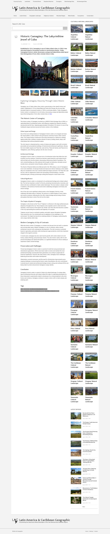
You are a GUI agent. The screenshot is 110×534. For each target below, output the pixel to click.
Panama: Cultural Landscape (76, 295)
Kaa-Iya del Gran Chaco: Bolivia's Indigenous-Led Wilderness (89, 414)
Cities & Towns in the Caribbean (52, 291)
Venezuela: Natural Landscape (89, 399)
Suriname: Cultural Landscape (74, 347)
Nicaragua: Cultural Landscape (74, 278)
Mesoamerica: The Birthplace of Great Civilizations (90, 489)
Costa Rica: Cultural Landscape (75, 138)
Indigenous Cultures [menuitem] (49, 15)
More (84, 506)
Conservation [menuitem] (90, 15)
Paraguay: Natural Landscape (91, 311)
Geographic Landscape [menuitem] (35, 15)
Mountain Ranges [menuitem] (61, 15)
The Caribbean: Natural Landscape (90, 365)
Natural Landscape (91, 25)
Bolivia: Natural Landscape (90, 70)
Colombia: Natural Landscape (91, 119)
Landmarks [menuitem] (27, 1)
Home (86, 531)
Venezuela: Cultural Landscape (74, 399)
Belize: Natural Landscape (90, 54)
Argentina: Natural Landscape (89, 37)
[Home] (15, 9)
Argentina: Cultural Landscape (74, 37)
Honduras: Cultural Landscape (74, 243)
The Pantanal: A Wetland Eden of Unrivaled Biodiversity (90, 441)
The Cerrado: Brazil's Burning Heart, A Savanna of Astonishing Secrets (90, 433)
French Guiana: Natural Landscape (90, 191)
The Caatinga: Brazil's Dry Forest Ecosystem (89, 450)
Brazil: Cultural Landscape (76, 86)
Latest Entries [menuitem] (23, 15)
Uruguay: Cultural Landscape (77, 382)
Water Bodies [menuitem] (71, 15)
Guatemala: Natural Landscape (89, 209)
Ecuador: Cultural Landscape (77, 155)
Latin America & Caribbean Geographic (44, 8)
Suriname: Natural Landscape (91, 346)
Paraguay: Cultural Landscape (74, 312)
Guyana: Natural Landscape (90, 226)
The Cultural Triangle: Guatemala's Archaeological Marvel (90, 499)
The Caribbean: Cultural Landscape (76, 365)
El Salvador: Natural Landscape (89, 173)
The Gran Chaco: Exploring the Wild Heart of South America (89, 470)
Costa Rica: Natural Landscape (89, 138)
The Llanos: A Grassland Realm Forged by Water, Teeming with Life (89, 461)
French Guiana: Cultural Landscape (76, 191)
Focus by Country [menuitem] (18, 1)
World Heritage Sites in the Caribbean (38, 289)
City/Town (39, 44)
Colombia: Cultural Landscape (74, 120)
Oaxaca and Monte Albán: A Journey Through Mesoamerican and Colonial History (90, 480)
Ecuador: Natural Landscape (91, 155)
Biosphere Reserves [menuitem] (48, 1)
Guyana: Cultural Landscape (76, 226)
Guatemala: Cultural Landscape (74, 209)
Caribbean (26, 289)
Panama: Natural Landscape (91, 295)
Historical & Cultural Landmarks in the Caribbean (32, 291)
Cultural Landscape (76, 25)
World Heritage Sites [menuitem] (69, 1)
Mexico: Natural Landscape (90, 261)
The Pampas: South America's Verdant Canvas (90, 423)
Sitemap (91, 531)
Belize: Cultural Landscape (76, 54)
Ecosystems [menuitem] (81, 15)
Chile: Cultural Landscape (75, 103)
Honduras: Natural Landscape (89, 243)
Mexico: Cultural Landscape (76, 261)
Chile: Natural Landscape (90, 103)
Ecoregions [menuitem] (59, 1)
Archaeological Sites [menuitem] (82, 1)
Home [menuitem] (15, 15)
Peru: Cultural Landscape (75, 330)
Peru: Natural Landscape (89, 330)
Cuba (50, 114)
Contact (96, 531)
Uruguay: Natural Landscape (91, 382)
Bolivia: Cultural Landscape (76, 70)
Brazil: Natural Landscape (90, 86)
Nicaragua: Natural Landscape (89, 278)
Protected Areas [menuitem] (37, 1)
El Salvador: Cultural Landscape (75, 173)
